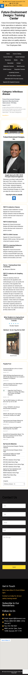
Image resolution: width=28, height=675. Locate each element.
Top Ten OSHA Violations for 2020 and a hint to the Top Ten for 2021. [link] (13, 401)
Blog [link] (22, 60)
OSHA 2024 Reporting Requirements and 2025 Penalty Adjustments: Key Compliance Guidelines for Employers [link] (13, 377)
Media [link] (15, 60)
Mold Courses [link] (21, 66)
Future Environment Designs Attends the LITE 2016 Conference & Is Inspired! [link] (13, 421)
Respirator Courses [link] (19, 69)
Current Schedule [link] (20, 57)
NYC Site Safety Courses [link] (14, 75)
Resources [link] (8, 60)
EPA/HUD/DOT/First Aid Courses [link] (14, 78)
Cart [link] (24, 82)
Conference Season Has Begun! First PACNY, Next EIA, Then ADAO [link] (12, 428)
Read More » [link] (5, 115)
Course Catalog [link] (17, 54)
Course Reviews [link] (7, 57)
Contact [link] (19, 63)
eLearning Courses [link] (14, 72)
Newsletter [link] (10, 63)
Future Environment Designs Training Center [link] (14, 15)
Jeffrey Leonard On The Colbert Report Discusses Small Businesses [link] (12, 384)
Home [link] (8, 54)
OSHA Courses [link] (7, 69)
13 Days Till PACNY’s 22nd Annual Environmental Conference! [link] (11, 407)
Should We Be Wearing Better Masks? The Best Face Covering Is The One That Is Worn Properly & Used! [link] (13, 435)
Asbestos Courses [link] (9, 66)
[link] (2, 6)
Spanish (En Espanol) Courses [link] (11, 82)
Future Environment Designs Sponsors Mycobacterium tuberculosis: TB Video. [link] (11, 101)
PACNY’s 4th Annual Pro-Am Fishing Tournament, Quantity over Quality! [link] (12, 414)
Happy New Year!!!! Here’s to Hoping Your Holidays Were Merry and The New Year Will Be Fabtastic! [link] (16, 393)
